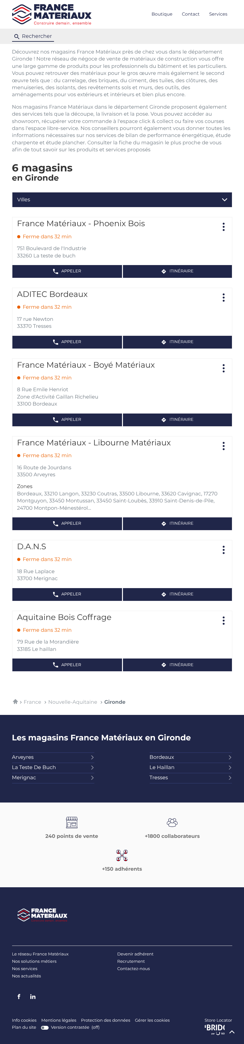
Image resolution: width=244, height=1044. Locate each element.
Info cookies (24, 1021)
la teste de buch (34, 767)
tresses (159, 778)
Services (218, 14)
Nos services (24, 969)
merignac (24, 778)
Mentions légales (58, 1021)
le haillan (162, 767)
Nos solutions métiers (34, 962)
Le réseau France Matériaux (40, 954)
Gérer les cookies (152, 1021)
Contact (191, 14)
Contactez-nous (133, 969)
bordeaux (162, 757)
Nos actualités (26, 976)
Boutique (162, 14)
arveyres (23, 757)
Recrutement (131, 962)
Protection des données (105, 1021)
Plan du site (24, 1028)
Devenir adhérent (135, 954)
